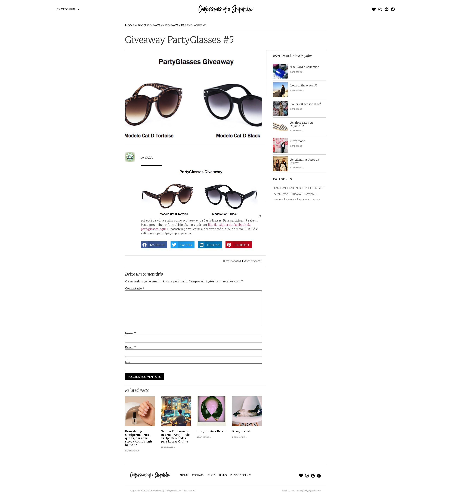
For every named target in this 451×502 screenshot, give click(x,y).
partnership (298, 187)
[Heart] (374, 9)
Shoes (278, 199)
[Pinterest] (386, 9)
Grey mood (297, 141)
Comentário (134, 288)
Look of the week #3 (303, 85)
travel (296, 193)
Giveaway (154, 25)
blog (142, 25)
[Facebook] (393, 9)
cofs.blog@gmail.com (310, 490)
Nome (130, 333)
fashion (280, 187)
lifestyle (316, 187)
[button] (68, 9)
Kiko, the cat (241, 431)
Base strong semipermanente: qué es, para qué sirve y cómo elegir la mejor (138, 438)
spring (291, 199)
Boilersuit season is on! (305, 104)
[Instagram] (380, 9)
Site (127, 361)
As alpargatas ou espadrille (301, 124)
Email (130, 347)
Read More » (132, 450)
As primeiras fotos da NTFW (304, 161)
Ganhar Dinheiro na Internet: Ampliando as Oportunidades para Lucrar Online (175, 436)
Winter (304, 199)
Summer (310, 193)
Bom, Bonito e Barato (211, 431)
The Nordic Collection (304, 67)
